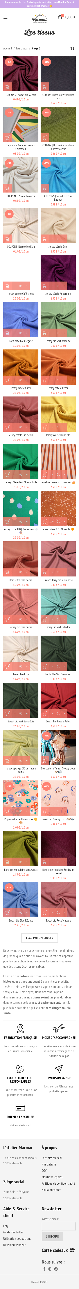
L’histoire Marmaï (52, 1158)
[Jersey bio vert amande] (58, 319)
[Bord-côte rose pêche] (20, 558)
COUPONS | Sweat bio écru (21, 196)
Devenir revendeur (14, 1245)
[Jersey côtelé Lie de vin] (20, 414)
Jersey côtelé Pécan (58, 388)
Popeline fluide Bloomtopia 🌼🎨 (21, 821)
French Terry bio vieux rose (58, 580)
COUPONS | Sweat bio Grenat (20, 95)
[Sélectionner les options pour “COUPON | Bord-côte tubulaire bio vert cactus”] (45, 137)
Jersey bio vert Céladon (58, 627)
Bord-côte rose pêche (20, 580)
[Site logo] (39, 17)
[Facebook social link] (44, 1269)
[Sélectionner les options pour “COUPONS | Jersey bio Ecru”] (7, 239)
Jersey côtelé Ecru (58, 247)
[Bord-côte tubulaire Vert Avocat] (20, 848)
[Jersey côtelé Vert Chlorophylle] (20, 461)
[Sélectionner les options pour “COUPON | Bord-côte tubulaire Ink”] (45, 86)
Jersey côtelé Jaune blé (58, 435)
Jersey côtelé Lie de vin (21, 435)
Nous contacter (51, 1190)
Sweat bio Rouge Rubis (58, 721)
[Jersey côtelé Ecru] (58, 225)
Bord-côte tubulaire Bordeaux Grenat (58, 871)
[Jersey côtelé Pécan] (58, 367)
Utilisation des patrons (17, 1238)
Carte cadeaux (56, 1250)
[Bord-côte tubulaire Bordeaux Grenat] (58, 848)
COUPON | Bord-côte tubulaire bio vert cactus (58, 147)
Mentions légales (52, 1177)
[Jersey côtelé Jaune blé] (58, 414)
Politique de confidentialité (58, 1183)
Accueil (7, 48)
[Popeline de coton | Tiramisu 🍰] (58, 461)
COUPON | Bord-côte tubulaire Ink (58, 96)
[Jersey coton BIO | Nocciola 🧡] (58, 508)
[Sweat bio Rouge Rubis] (58, 700)
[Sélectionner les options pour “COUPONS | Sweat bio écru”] (7, 188)
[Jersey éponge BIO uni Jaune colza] (20, 747)
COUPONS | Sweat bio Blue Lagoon (58, 198)
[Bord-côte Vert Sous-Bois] (58, 653)
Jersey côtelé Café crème (21, 294)
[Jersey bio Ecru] (20, 653)
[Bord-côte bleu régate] (20, 319)
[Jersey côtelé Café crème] (20, 272)
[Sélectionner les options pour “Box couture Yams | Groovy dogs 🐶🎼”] (45, 760)
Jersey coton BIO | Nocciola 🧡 (58, 529)
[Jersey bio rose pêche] (20, 606)
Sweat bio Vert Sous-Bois (21, 721)
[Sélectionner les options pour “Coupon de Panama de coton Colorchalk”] (7, 137)
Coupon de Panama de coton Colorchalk (20, 147)
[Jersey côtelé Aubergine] (58, 272)
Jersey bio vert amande (58, 341)
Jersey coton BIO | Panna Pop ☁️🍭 (21, 531)
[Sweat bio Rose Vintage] (58, 899)
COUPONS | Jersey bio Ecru (21, 247)
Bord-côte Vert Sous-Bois (58, 674)
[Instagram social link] (50, 1269)
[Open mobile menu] (5, 17)
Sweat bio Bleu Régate (21, 920)
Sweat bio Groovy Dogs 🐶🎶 (58, 819)
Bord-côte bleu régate (21, 341)
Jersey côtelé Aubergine (58, 294)
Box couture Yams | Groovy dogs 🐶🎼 (58, 770)
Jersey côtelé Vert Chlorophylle (21, 482)
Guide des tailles (13, 1232)
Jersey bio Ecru (21, 674)
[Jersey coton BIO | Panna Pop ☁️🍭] (20, 508)
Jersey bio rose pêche (21, 627)
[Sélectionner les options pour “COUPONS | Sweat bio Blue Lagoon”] (45, 188)
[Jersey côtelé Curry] (20, 367)
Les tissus (21, 48)
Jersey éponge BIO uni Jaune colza (21, 770)
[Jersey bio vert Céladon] (58, 606)
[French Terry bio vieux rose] (58, 558)
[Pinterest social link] (56, 1269)
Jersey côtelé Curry (21, 388)
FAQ (5, 1226)
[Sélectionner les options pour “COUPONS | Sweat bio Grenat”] (7, 86)
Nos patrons (49, 1164)
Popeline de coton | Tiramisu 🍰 (58, 482)
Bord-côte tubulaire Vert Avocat (21, 870)
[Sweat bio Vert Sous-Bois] (20, 700)
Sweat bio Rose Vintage (58, 920)
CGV (44, 1171)
